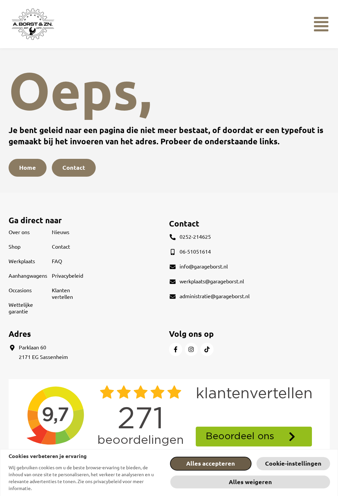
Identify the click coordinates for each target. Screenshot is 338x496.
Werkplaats (22, 261)
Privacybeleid (67, 276)
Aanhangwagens (28, 276)
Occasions (20, 290)
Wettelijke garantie (21, 308)
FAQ (57, 261)
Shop (14, 247)
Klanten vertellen (62, 293)
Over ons (19, 232)
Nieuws (60, 232)
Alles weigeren (250, 481)
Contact (61, 247)
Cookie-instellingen (293, 463)
